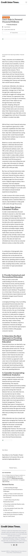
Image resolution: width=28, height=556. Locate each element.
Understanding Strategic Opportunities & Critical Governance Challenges (13, 489)
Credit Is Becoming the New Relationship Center (11, 500)
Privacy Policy (9, 552)
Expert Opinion (6, 17)
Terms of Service (22, 551)
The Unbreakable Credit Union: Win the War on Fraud (13, 509)
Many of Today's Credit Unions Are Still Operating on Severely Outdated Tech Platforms (13, 495)
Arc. (10, 551)
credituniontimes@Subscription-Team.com (14, 542)
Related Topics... (13, 467)
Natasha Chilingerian (12, 24)
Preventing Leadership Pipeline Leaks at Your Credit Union (13, 505)
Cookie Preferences (17, 552)
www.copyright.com (11, 476)
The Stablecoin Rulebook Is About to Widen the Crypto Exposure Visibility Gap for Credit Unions (13, 514)
